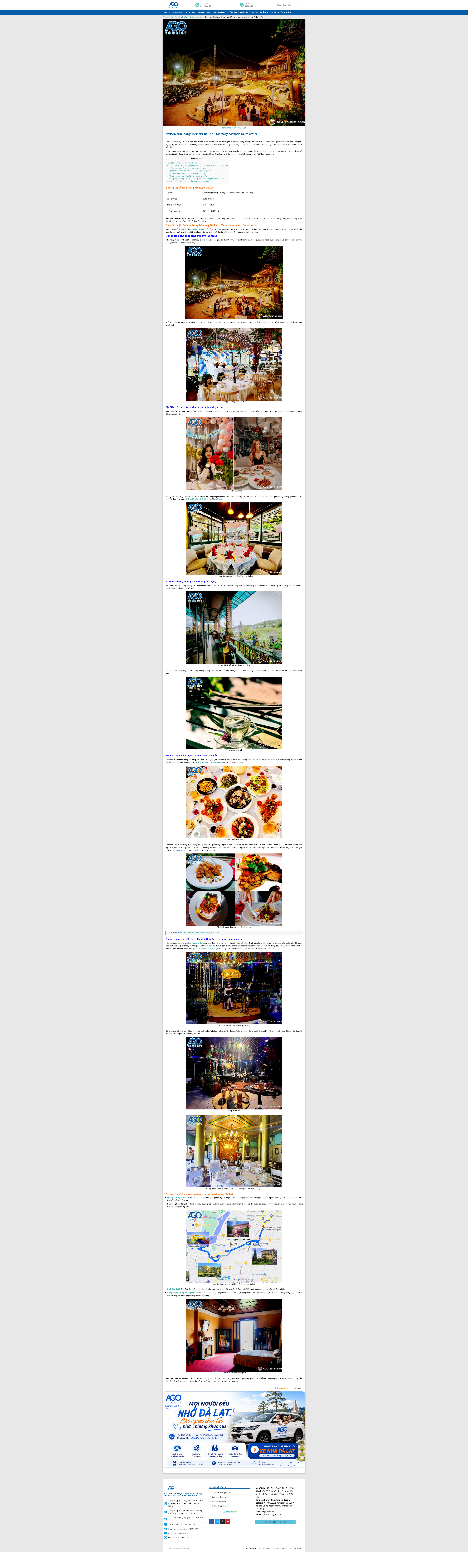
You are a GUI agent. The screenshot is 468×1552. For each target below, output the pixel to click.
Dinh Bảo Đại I (173, 1289)
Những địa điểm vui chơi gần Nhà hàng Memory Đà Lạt (188, 181)
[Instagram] (222, 1521)
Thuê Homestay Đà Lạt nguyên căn (263, 12)
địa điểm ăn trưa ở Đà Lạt (209, 762)
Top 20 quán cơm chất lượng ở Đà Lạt (200, 932)
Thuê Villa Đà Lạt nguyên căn (237, 12)
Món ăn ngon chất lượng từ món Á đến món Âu (188, 176)
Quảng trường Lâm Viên (178, 1197)
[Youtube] (227, 1521)
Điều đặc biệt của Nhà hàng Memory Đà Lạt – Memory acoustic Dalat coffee (197, 165)
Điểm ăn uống (196, 17)
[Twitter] (217, 1521)
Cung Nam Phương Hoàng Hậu (181, 1292)
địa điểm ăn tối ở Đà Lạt (199, 499)
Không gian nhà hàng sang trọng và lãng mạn (187, 168)
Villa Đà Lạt (267, 1548)
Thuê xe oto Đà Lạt (253, 1548)
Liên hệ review (295, 1548)
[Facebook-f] (211, 1521)
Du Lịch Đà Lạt (181, 17)
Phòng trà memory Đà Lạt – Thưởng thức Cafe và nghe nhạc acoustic (197, 178)
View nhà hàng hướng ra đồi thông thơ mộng (187, 173)
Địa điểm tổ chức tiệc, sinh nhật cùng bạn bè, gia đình (190, 170)
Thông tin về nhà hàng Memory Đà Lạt (181, 163)
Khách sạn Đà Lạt (219, 12)
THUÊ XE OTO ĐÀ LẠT (284, 12)
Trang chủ (166, 12)
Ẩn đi (201, 159)
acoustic (208, 945)
